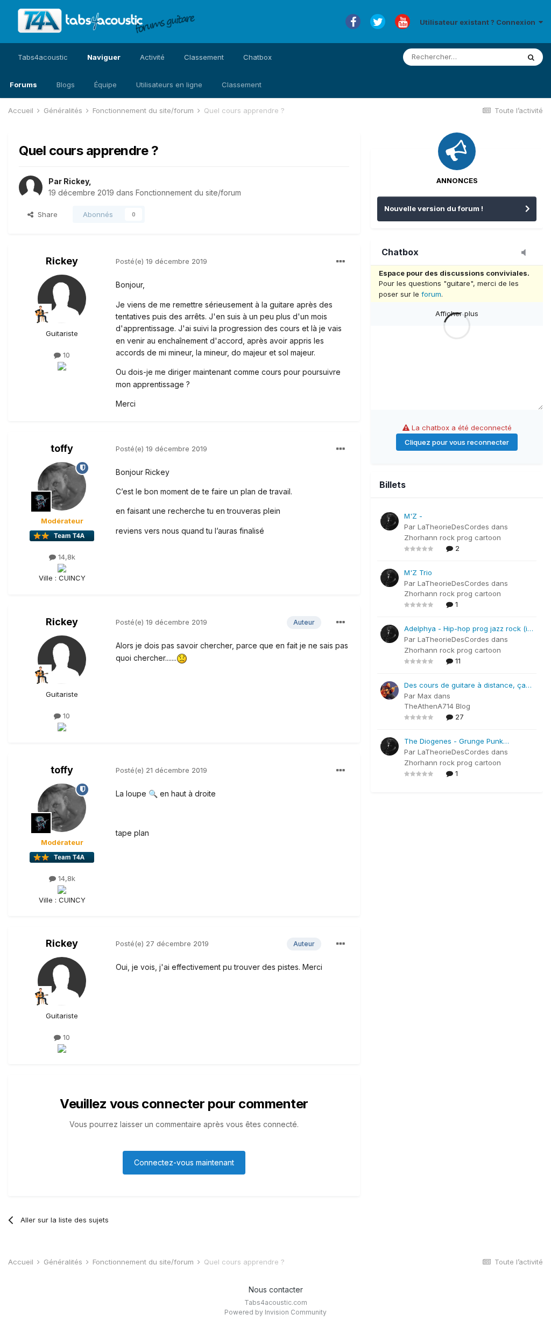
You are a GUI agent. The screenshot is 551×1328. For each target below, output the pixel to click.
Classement (242, 84)
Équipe (105, 84)
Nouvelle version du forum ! (433, 208)
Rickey (76, 181)
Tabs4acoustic (43, 57)
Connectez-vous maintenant (184, 1162)
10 (65, 355)
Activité (152, 57)
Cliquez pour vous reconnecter (457, 442)
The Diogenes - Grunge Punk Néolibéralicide (453, 742)
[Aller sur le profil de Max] (389, 690)
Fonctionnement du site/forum (188, 192)
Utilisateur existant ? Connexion (479, 22)
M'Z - (413, 516)
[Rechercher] (531, 57)
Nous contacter (276, 1289)
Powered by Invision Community (275, 1312)
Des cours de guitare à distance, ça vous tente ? (465, 686)
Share (45, 214)
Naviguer (104, 57)
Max (425, 695)
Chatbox (257, 57)
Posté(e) (161, 261)
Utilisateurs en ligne (169, 84)
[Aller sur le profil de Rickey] (31, 187)
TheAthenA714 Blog (437, 706)
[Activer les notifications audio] (526, 253)
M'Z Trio (418, 572)
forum (431, 294)
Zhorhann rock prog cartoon (452, 537)
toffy (62, 448)
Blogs (65, 84)
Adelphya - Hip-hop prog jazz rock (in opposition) (468, 629)
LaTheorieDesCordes (453, 526)
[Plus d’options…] (340, 261)
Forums (23, 84)
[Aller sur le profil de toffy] (62, 486)
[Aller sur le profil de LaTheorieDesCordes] (389, 521)
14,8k (65, 557)
